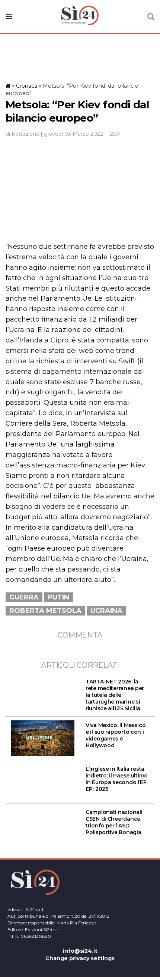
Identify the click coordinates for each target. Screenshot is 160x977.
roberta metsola (45, 611)
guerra (24, 597)
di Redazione (22, 134)
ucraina (106, 611)
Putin (58, 597)
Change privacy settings (80, 958)
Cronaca (26, 85)
